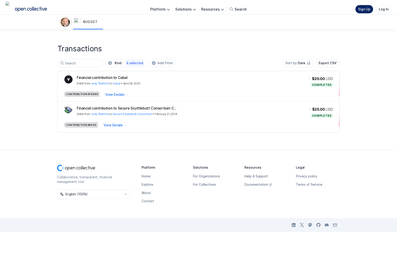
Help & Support (256, 176)
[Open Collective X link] (302, 225)
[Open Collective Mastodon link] (310, 225)
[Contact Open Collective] (335, 225)
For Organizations (206, 176)
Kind (129, 63)
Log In (383, 9)
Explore (147, 184)
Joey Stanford (100, 83)
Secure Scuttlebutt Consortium (132, 114)
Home (146, 176)
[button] (88, 22)
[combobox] (298, 63)
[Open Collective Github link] (318, 225)
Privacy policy (306, 176)
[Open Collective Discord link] (326, 225)
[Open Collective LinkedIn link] (293, 225)
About (146, 193)
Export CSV (328, 63)
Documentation (256, 184)
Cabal (116, 83)
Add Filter (165, 63)
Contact (148, 201)
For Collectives (204, 184)
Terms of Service (309, 184)
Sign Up (364, 9)
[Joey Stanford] (66, 22)
